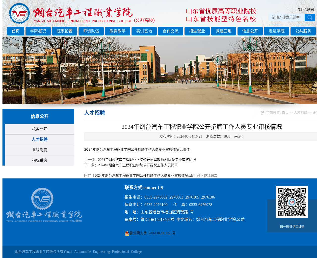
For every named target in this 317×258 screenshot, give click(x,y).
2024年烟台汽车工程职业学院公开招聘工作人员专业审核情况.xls (144, 175)
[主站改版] (82, 24)
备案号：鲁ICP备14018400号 (149, 219)
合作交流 (171, 31)
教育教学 (118, 31)
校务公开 (39, 129)
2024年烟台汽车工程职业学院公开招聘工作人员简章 (138, 165)
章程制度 (39, 150)
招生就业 (197, 31)
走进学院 (277, 31)
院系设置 (65, 31)
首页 (16, 31)
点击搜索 (310, 17)
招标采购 (39, 160)
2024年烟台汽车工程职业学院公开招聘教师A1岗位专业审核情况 (147, 160)
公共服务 (303, 31)
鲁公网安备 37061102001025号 (153, 233)
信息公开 (250, 31)
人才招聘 (40, 139)
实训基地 (144, 31)
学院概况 (38, 31)
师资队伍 (91, 31)
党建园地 (224, 31)
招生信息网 (305, 10)
